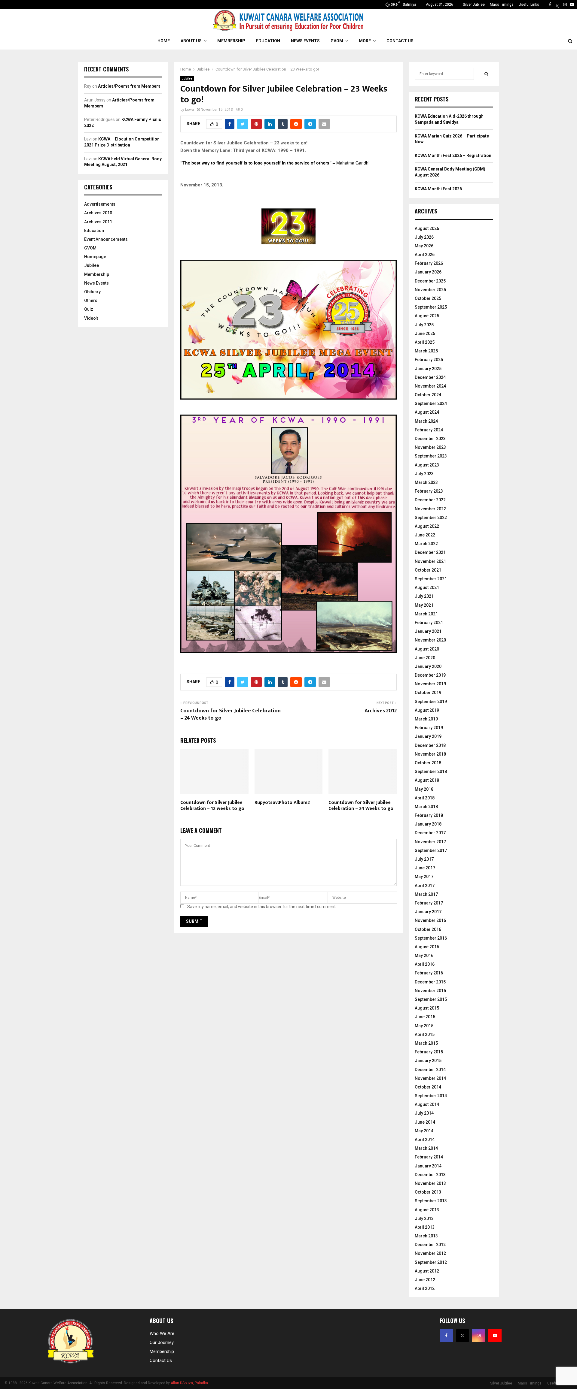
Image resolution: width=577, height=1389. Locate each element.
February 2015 (429, 1051)
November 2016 (430, 920)
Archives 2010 (98, 212)
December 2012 (430, 1244)
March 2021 (426, 613)
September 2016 (431, 938)
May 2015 (424, 1025)
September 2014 (431, 1095)
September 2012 (431, 1262)
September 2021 (431, 578)
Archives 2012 (381, 710)
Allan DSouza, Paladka (189, 1383)
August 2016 (427, 946)
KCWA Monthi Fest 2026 (438, 188)
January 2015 (428, 1060)
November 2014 (430, 1078)
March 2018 (426, 806)
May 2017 (424, 876)
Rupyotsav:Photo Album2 (282, 803)
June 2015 (425, 1016)
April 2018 (425, 798)
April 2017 (425, 885)
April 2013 (425, 1227)
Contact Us (400, 40)
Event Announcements (106, 239)
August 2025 (427, 315)
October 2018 (428, 762)
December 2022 (430, 499)
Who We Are (162, 1333)
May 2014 (424, 1130)
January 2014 (428, 1166)
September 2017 (431, 850)
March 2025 (426, 351)
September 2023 (431, 456)
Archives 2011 (98, 221)
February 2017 (429, 903)
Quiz (88, 309)
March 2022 (426, 543)
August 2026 (427, 228)
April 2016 (425, 964)
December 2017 (430, 832)
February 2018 (429, 815)
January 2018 (428, 824)
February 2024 (429, 429)
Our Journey (162, 1342)
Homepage (95, 256)
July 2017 (424, 859)
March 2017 (426, 894)
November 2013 (430, 1183)
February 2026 (429, 263)
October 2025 (428, 298)
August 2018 (427, 780)
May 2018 (424, 789)
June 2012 (425, 1279)
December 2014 (430, 1069)
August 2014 (427, 1104)
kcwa (189, 109)
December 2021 (430, 552)
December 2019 (430, 675)
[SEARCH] (486, 74)
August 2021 (427, 587)
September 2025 (431, 307)
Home (163, 40)
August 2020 (427, 649)
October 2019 (428, 692)
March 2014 (426, 1148)
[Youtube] (572, 4)
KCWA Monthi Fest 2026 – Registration (453, 155)
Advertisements (99, 204)
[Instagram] (565, 4)
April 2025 (425, 342)
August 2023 (427, 465)
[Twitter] (557, 4)
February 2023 (429, 491)
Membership (231, 40)
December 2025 (430, 281)
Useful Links (529, 4)
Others (90, 300)
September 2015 (431, 999)
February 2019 (429, 727)
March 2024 (426, 421)
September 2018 (431, 771)
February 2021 (429, 622)
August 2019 (427, 710)
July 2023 (424, 473)
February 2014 (429, 1157)
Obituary (92, 291)
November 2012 (430, 1253)
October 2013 (428, 1192)
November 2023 (430, 447)
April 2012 (425, 1288)
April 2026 (425, 254)
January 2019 (428, 736)
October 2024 (428, 394)
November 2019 (430, 683)
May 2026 (424, 245)
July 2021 (424, 596)
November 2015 (430, 990)
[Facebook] (550, 4)
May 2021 (424, 605)
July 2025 (424, 324)
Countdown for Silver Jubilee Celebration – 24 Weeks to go (230, 714)
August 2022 (427, 526)
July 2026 (424, 237)
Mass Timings (502, 4)
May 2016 (424, 955)
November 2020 (430, 640)
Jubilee (187, 78)
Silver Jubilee (474, 4)
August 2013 (427, 1209)
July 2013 (424, 1218)
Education (268, 40)
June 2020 (425, 657)
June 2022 (425, 535)
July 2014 (424, 1113)
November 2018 (430, 754)
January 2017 (428, 911)
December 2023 (430, 438)
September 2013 (431, 1200)
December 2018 (430, 745)
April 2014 (425, 1139)
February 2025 (429, 359)
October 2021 (428, 570)
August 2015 (427, 1008)
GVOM (337, 40)
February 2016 (429, 973)
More (365, 40)
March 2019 (426, 719)
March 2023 (426, 482)
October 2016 (428, 929)
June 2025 (425, 333)
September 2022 (431, 517)
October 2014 (428, 1087)
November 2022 (430, 508)
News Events (305, 40)
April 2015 (425, 1034)
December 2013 (430, 1174)
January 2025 (428, 368)
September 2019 (431, 701)
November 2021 (430, 561)
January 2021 (428, 631)
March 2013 (426, 1235)
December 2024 (430, 377)
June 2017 (425, 867)
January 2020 (428, 666)
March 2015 (426, 1043)
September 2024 (431, 403)
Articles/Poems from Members (129, 86)
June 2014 (425, 1122)
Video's (91, 318)
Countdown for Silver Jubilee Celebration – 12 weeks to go (212, 806)
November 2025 (430, 289)
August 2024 (427, 412)
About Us (191, 40)
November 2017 (430, 841)
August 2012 (427, 1271)
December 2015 (430, 982)
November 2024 (430, 386)
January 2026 (428, 272)
